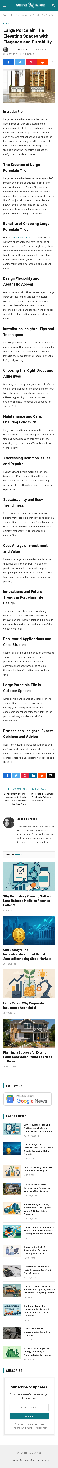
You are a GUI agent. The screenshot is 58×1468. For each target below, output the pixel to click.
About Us (29, 1460)
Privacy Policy (30, 1427)
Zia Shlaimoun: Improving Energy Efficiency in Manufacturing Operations (37, 1351)
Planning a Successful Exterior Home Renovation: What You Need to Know (27, 1056)
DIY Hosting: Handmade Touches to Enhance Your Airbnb (43, 797)
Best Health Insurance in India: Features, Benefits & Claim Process (37, 1269)
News (23, 15)
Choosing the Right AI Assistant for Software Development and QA (36, 1250)
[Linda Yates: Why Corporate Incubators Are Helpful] (29, 983)
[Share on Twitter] (20, 62)
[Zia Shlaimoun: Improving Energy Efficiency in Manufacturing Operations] (12, 1352)
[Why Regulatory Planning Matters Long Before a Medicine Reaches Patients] (29, 876)
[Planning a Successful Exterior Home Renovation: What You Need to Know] (29, 1033)
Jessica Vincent (21, 49)
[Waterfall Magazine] (30, 5)
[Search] (53, 5)
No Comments (12, 54)
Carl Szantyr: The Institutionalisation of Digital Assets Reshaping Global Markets (27, 954)
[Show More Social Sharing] (52, 62)
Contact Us (17, 1460)
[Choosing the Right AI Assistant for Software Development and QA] (12, 1251)
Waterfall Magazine (11, 15)
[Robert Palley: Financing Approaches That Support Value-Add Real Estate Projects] (12, 1208)
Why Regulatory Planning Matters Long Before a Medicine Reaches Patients (27, 900)
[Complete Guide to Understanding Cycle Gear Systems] (12, 1333)
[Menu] (5, 5)
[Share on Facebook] (8, 62)
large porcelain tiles (24, 237)
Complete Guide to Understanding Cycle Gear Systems (37, 1331)
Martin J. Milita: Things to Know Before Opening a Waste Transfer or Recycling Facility (39, 1289)
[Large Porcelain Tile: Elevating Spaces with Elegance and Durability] (29, 86)
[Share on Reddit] (42, 62)
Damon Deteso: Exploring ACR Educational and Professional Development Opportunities (39, 1230)
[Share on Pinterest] (31, 62)
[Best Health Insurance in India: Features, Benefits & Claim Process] (12, 1271)
